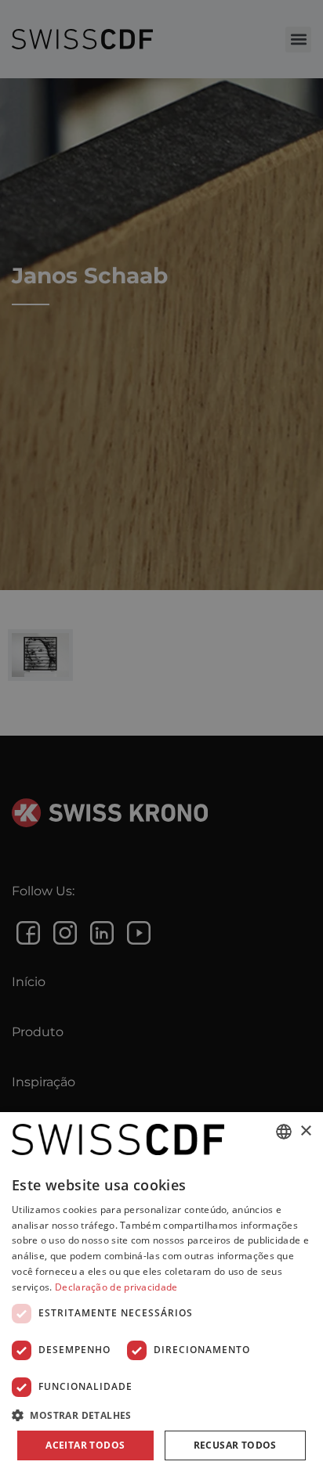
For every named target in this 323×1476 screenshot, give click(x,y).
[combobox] (284, 1131)
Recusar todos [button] (235, 1445)
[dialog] (161, 1294)
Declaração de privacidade (116, 1287)
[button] (161, 1415)
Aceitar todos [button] (85, 1445)
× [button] (305, 1131)
